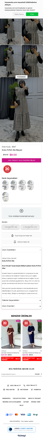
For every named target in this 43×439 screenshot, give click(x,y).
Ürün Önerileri (8, 306)
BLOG (21, 405)
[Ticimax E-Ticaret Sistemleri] (21, 436)
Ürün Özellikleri (9, 250)
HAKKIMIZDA (6, 398)
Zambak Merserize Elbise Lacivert (32, 353)
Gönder (37, 374)
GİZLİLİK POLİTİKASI (19, 398)
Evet (32, 14)
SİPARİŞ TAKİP (35, 402)
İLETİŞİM (26, 402)
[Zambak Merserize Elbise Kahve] (11, 334)
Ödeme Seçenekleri (10, 300)
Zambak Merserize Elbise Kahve (11, 353)
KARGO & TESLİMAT (34, 398)
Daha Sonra (19, 14)
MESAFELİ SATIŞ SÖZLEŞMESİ (12, 402)
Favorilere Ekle (20, 351)
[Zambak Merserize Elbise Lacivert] (32, 334)
